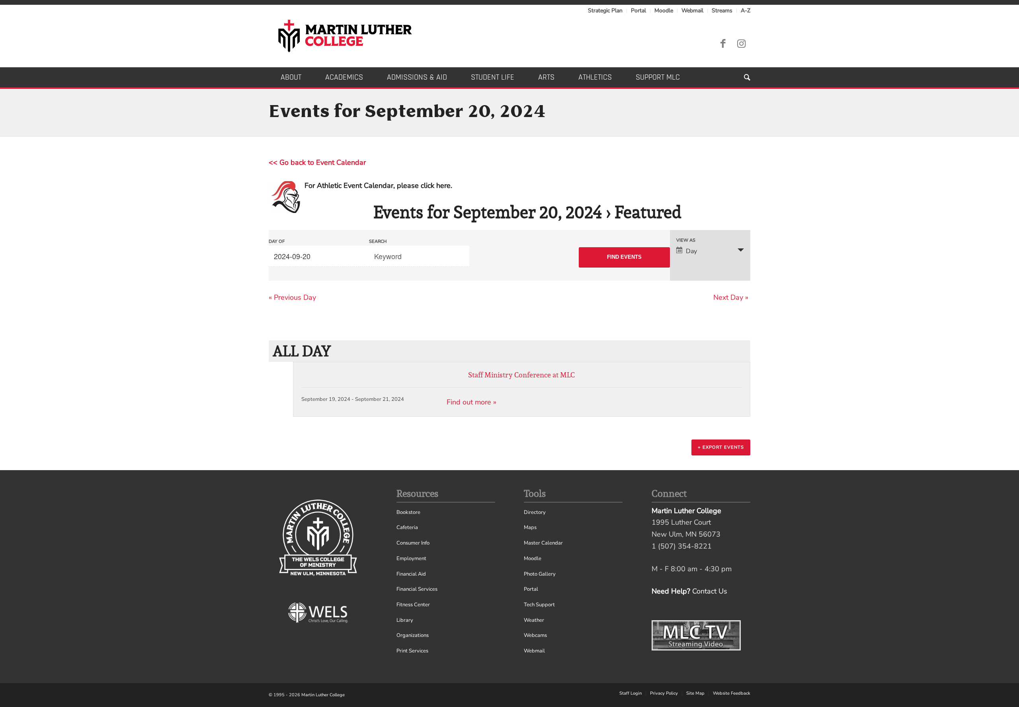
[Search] (741, 77)
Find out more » (471, 402)
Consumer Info (412, 543)
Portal (638, 10)
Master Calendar (543, 543)
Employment (411, 558)
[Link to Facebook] (723, 44)
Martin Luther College (323, 695)
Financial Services (416, 589)
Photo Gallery (540, 574)
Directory (535, 512)
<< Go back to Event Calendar (317, 162)
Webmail (692, 10)
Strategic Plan (605, 10)
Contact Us (709, 591)
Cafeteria (407, 527)
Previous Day (292, 297)
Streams (722, 10)
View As (685, 240)
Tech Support (539, 604)
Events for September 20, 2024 (487, 212)
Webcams (535, 635)
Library (404, 620)
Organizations (412, 635)
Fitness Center (413, 604)
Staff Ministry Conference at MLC (521, 374)
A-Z (745, 10)
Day (691, 251)
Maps (530, 527)
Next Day (730, 297)
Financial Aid (411, 574)
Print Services (412, 650)
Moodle (663, 10)
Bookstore (408, 512)
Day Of (277, 241)
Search (378, 241)
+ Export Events (721, 447)
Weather (534, 620)
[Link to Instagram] (741, 44)
